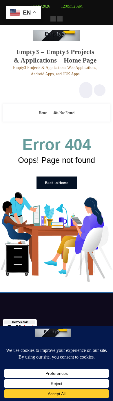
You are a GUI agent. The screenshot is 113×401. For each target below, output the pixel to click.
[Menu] (10, 90)
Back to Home (56, 183)
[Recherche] (85, 90)
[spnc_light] (99, 90)
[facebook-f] (53, 19)
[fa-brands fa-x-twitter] (60, 19)
